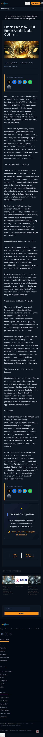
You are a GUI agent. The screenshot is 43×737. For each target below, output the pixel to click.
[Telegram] (2, 634)
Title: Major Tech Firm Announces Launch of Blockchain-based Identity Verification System (14, 555)
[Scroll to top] (2, 735)
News (2, 677)
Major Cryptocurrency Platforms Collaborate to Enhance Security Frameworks (8, 590)
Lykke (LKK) (19, 586)
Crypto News (4, 697)
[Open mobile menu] (42, 3)
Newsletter (3, 660)
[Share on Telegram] (25, 82)
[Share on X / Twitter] (9, 82)
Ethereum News (5, 713)
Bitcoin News (4, 710)
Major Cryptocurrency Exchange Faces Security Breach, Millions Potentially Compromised (33, 590)
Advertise (3, 654)
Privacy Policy (4, 730)
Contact (2, 651)
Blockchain (3, 674)
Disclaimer (3, 716)
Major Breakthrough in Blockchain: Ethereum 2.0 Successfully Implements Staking (30, 555)
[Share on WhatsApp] (30, 82)
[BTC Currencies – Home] (4, 3)
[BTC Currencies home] (21, 624)
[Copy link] (9, 87)
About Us (3, 648)
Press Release (4, 657)
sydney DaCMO (12, 63)
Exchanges (3, 681)
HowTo (2, 684)
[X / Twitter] (6, 634)
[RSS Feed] (11, 634)
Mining (2, 687)
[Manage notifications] (37, 731)
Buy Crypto (35, 3)
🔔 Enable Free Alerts (17, 532)
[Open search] (27, 3)
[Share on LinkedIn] (20, 82)
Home (7, 16)
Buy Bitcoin (3, 701)
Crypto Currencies (18, 16)
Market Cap (4, 704)
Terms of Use (14, 730)
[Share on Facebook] (14, 82)
